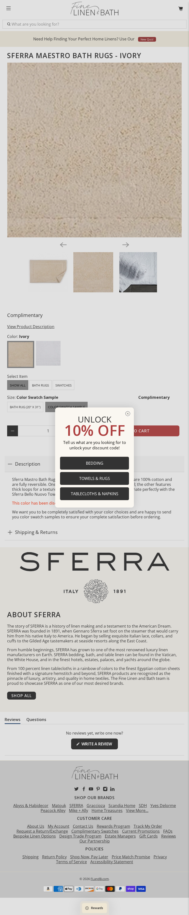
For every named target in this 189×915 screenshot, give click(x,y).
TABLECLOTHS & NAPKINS (94, 493)
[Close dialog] (127, 413)
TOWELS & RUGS (94, 478)
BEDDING (94, 463)
